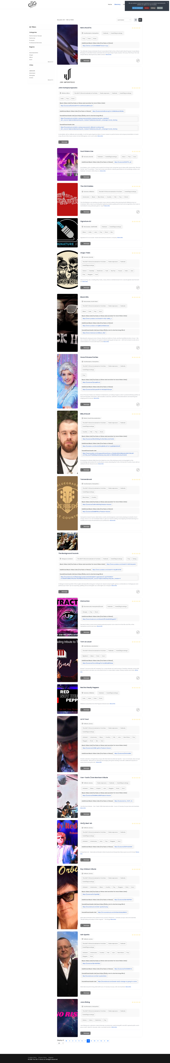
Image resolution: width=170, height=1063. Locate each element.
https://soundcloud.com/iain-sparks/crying (95, 907)
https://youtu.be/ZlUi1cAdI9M (122, 753)
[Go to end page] (108, 1041)
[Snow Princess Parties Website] (138, 405)
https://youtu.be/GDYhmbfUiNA (123, 847)
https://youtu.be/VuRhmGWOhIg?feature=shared (97, 504)
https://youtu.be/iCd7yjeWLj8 (91, 894)
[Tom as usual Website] (138, 679)
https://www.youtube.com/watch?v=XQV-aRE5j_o (97, 318)
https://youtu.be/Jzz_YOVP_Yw (123, 801)
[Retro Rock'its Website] (138, 61)
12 (101, 1041)
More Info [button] (160, 8)
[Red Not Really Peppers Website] (138, 710)
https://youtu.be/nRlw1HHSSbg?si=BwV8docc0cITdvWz (98, 439)
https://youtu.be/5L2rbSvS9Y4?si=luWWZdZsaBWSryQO (77, 106)
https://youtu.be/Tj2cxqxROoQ (91, 382)
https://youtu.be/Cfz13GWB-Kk (123, 969)
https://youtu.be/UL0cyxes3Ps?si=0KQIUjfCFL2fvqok (97, 389)
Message (86, 60)
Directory (117, 4)
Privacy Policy (42, 1057)
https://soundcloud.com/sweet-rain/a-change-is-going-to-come (117, 981)
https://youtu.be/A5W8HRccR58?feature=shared (97, 795)
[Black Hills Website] (138, 349)
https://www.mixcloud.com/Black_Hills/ (94, 333)
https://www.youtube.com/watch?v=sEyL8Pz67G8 (107, 570)
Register (51, 1057)
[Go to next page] (104, 1041)
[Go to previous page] (69, 1041)
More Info (108, 54)
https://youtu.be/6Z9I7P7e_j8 (122, 162)
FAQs (124, 4)
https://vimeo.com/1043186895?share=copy (95, 46)
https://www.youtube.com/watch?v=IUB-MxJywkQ (121, 564)
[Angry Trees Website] (138, 288)
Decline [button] (147, 8)
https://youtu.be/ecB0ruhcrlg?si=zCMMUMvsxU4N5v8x (108, 111)
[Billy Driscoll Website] (138, 471)
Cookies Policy (32, 1057)
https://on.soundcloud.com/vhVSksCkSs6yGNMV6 (112, 912)
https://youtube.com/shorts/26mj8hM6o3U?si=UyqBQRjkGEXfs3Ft (101, 446)
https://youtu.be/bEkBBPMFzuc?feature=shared (96, 511)
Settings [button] (153, 8)
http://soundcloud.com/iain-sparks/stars (95, 976)
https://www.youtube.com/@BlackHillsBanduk (96, 326)
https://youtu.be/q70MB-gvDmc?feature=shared (97, 748)
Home (110, 4)
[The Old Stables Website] (138, 213)
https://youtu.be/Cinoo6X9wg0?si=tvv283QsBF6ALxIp (98, 663)
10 (94, 1041)
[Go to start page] (66, 1041)
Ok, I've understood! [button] (137, 8)
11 (97, 1041)
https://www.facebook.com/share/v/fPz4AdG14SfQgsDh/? (100, 619)
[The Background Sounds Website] (138, 592)
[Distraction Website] (138, 633)
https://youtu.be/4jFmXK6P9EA (123, 900)
